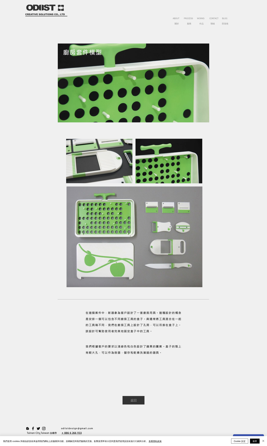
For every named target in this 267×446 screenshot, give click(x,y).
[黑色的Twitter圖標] (38, 428)
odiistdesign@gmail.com (77, 428)
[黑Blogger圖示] (27, 428)
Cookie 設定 (240, 441)
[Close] (263, 441)
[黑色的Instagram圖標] (44, 428)
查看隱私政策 (155, 441)
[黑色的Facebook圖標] (33, 428)
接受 (255, 441)
